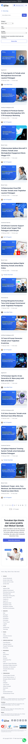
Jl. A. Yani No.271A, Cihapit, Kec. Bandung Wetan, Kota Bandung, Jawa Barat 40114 (12, 709)
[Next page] (25, 505)
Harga (4, 680)
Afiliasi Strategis (7, 686)
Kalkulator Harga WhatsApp (10, 663)
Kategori (3, 21)
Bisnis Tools (11, 571)
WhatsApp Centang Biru (9, 595)
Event (4, 661)
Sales (4, 634)
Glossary (5, 658)
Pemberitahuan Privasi (8, 693)
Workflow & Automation (8, 608)
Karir (4, 689)
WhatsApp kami (19, 5)
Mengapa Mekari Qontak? (9, 679)
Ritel (4, 613)
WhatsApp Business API (9, 592)
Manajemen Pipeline (8, 606)
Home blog (5, 11)
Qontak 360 (6, 583)
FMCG (4, 625)
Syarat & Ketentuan (7, 691)
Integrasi (5, 682)
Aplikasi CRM (6, 588)
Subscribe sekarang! (14, 540)
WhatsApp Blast (7, 593)
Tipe (2, 26)
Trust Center (6, 684)
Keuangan (5, 614)
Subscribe (14, 41)
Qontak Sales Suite (7, 580)
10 (22, 505)
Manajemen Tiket (7, 604)
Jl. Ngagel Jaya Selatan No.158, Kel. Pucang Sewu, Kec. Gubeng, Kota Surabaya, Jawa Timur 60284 (12, 704)
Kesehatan (5, 616)
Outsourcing (6, 627)
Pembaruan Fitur (7, 659)
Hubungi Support (7, 644)
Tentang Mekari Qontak (9, 675)
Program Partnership (8, 646)
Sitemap (5, 670)
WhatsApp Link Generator (9, 667)
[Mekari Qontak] (5, 5)
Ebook (4, 656)
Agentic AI (5, 601)
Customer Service (7, 635)
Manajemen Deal (7, 602)
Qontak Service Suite (8, 582)
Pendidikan (6, 618)
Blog (6, 571)
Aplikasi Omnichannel (8, 590)
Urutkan (3, 31)
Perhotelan (5, 620)
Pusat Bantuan (6, 642)
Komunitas (5, 647)
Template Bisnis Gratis (8, 668)
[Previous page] (2, 505)
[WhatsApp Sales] (24, 740)
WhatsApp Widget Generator (10, 665)
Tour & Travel (6, 622)
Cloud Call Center (7, 597)
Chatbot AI (5, 599)
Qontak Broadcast (7, 578)
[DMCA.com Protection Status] (23, 727)
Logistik (5, 623)
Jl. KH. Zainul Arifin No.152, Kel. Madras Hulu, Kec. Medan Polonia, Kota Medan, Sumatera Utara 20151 (13, 714)
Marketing (5, 637)
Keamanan (5, 688)
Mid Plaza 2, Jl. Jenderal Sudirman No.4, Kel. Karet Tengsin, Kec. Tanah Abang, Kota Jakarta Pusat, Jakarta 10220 (13, 699)
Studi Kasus (6, 654)
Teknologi (5, 629)
